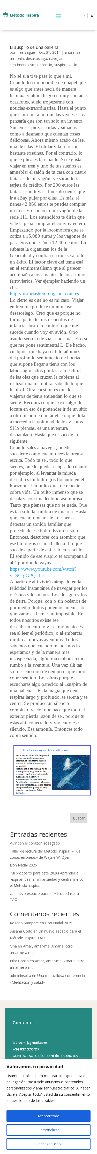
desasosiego (36, 58)
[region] (48, 1106)
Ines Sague (26, 52)
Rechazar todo (48, 1143)
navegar (56, 58)
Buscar (79, 818)
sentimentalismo (24, 64)
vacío (73, 64)
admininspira (20, 975)
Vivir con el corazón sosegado (35, 843)
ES (83, 15)
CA (90, 15)
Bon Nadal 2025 (23, 865)
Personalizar (48, 1129)
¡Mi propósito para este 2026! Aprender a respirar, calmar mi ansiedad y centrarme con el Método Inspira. (48, 879)
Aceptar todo (48, 1115)
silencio (46, 64)
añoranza (72, 52)
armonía (17, 58)
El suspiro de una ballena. (34, 47)
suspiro (60, 64)
